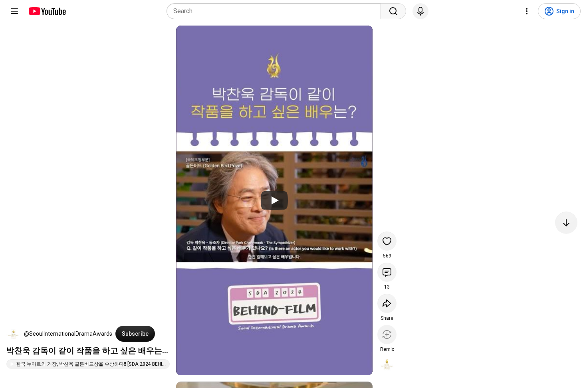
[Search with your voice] (420, 11)
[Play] (274, 200)
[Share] (387, 303)
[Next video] (566, 223)
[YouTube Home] (46, 11)
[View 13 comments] (387, 272)
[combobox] (276, 11)
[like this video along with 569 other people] (387, 241)
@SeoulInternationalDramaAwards (68, 334)
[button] (13, 334)
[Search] (393, 11)
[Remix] (387, 334)
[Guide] (14, 11)
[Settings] (526, 11)
